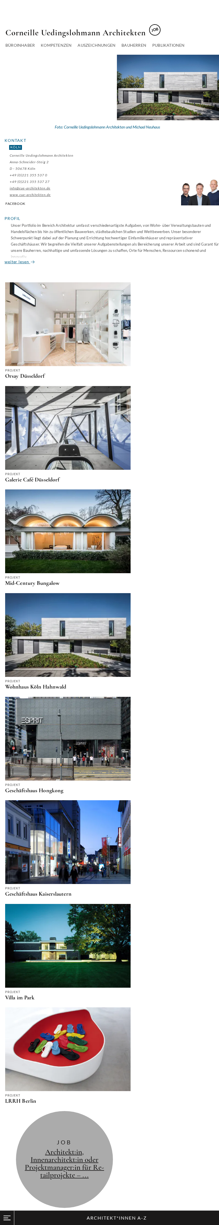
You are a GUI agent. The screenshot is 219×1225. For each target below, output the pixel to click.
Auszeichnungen (96, 45)
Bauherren (133, 45)
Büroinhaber (20, 45)
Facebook (15, 203)
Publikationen (168, 45)
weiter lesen (17, 261)
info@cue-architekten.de (30, 188)
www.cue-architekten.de (30, 195)
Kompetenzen (56, 45)
